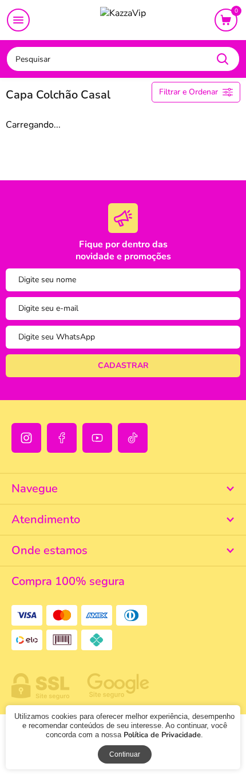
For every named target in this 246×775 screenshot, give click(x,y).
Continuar (124, 754)
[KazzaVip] (123, 20)
